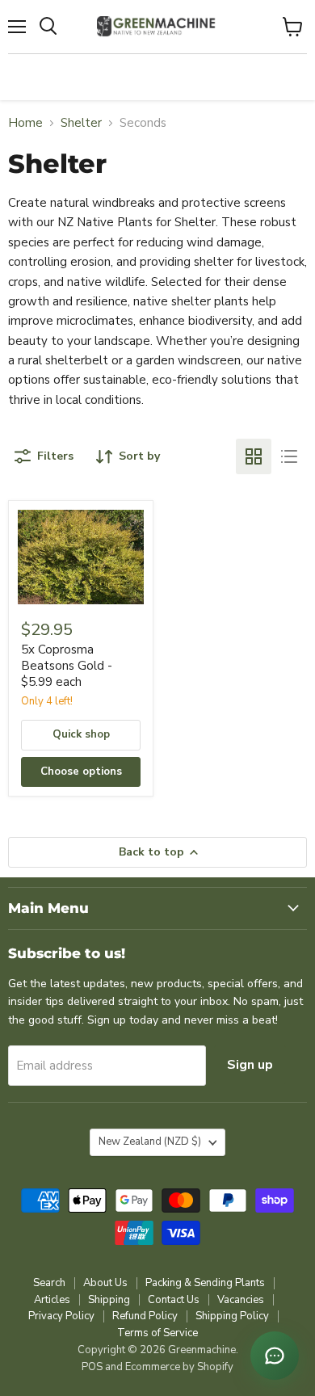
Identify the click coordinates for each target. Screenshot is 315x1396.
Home (25, 123)
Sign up (250, 1065)
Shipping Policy (232, 1316)
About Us (105, 1283)
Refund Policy (145, 1316)
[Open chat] (274, 1355)
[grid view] (253, 456)
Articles (52, 1300)
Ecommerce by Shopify (179, 1367)
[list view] (289, 456)
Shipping (109, 1300)
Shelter (81, 123)
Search (49, 1283)
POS (92, 1367)
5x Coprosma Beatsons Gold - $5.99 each (66, 665)
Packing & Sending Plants (205, 1283)
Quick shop (81, 734)
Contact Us (174, 1300)
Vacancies (240, 1300)
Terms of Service (157, 1333)
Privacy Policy (61, 1316)
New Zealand (150, 1141)
